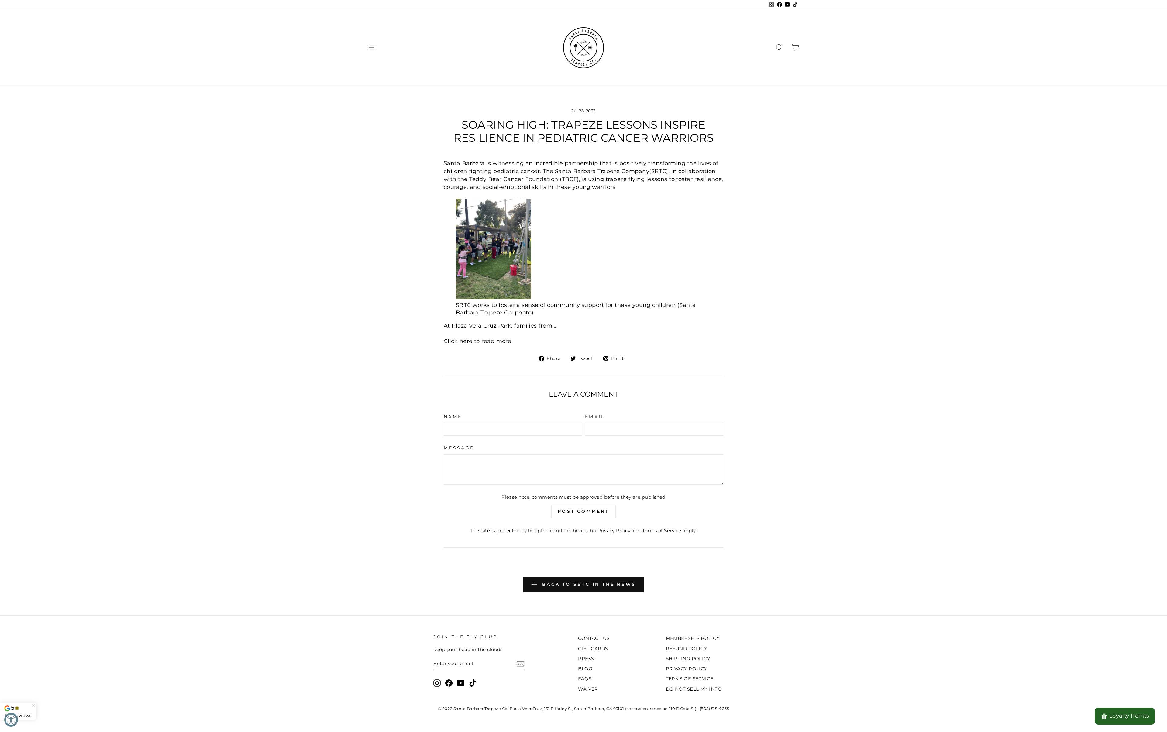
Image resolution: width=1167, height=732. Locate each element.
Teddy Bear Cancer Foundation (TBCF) (524, 179)
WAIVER (588, 689)
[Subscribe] (521, 664)
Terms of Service (661, 530)
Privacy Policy (613, 530)
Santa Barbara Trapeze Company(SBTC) (611, 171)
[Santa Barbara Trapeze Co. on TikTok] (472, 683)
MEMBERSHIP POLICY (693, 638)
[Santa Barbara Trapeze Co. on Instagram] (437, 683)
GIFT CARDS (593, 648)
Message (459, 448)
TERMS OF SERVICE (690, 679)
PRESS (586, 658)
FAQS (584, 679)
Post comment (583, 511)
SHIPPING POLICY (688, 658)
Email (595, 416)
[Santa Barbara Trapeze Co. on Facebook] (449, 683)
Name (453, 416)
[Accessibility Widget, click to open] (11, 720)
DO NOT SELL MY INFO (694, 689)
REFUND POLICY (686, 648)
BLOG (585, 668)
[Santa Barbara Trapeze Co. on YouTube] (460, 683)
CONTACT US (594, 638)
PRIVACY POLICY (686, 668)
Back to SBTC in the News (588, 584)
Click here (458, 341)
